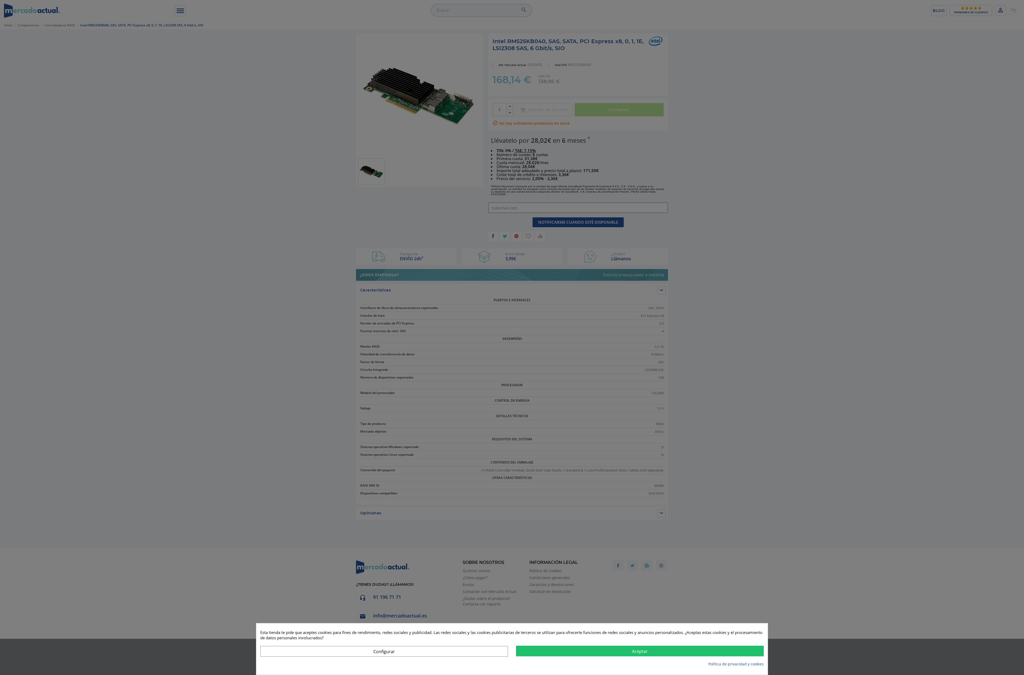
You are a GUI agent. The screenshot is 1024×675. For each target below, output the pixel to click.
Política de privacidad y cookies (736, 663)
